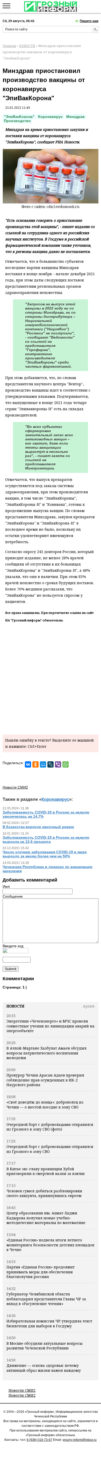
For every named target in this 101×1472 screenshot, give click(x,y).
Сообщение (13, 896)
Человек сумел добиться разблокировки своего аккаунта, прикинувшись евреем (44, 1193)
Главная (9, 46)
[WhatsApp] (65, 764)
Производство (17, 121)
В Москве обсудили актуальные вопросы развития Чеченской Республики (44, 1345)
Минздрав (75, 117)
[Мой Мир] (43, 764)
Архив (89, 1006)
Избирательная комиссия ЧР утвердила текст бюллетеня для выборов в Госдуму (49, 1323)
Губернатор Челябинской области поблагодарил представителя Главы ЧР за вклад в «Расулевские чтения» (46, 1299)
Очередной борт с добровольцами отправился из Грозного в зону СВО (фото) (49, 1127)
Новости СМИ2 (22, 1390)
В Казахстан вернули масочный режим (38, 827)
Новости (15, 1006)
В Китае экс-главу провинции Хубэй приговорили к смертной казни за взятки (45, 1171)
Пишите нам (89, 21)
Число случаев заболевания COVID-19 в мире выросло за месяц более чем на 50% (45, 854)
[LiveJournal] (50, 764)
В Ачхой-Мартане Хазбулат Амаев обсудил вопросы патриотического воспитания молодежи (46, 1053)
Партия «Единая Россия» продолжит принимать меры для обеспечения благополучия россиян (40, 1272)
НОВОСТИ (27, 46)
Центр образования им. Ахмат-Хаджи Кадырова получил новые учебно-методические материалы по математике (45, 1218)
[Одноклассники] (35, 764)
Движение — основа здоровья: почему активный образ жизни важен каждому (43, 1368)
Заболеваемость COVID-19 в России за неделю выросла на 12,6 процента (46, 839)
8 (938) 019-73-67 (39, 1440)
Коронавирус (50, 117)
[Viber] (58, 764)
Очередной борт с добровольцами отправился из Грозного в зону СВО (49, 1149)
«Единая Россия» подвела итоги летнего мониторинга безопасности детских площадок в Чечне (50, 1245)
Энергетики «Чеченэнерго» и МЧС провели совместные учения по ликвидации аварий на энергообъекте (50, 1026)
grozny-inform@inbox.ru (80, 1440)
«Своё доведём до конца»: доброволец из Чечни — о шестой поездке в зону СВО (44, 1104)
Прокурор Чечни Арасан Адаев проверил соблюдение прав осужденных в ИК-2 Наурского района (45, 1080)
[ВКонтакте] (28, 764)
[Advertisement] (50, 677)
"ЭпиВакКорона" (19, 117)
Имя (6, 886)
